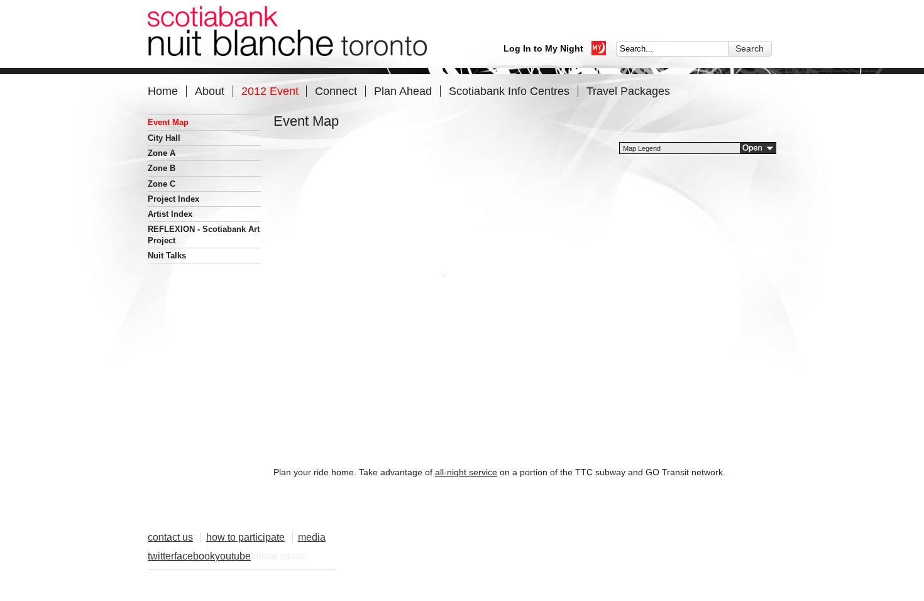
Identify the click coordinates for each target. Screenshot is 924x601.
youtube (233, 556)
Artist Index (170, 214)
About (209, 90)
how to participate (245, 537)
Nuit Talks (167, 255)
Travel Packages (628, 90)
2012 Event (270, 90)
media (312, 537)
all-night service (466, 472)
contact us (170, 537)
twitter (161, 556)
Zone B (161, 168)
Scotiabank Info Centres (509, 90)
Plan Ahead (403, 90)
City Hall (164, 138)
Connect (336, 90)
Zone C (161, 184)
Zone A (161, 153)
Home (163, 90)
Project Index (173, 199)
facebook (194, 556)
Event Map (168, 122)
